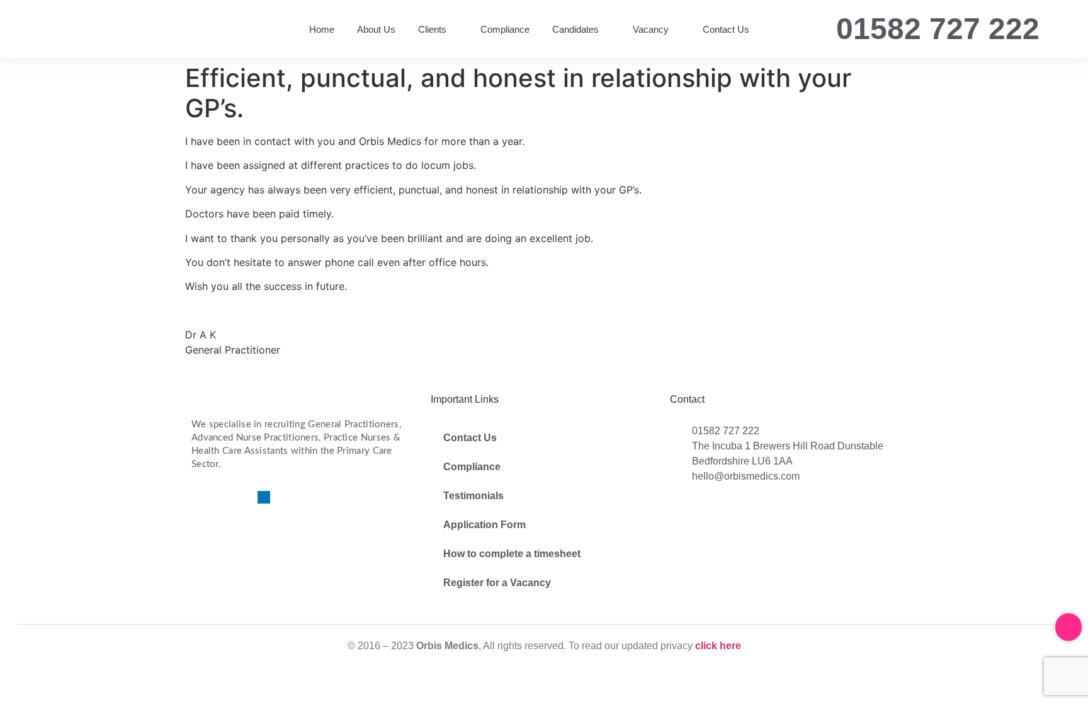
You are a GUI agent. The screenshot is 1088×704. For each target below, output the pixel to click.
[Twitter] (219, 497)
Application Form (484, 524)
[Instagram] (241, 497)
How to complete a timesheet (512, 553)
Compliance (472, 466)
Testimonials (473, 495)
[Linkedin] (264, 497)
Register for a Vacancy (497, 582)
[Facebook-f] (197, 497)
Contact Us (470, 437)
